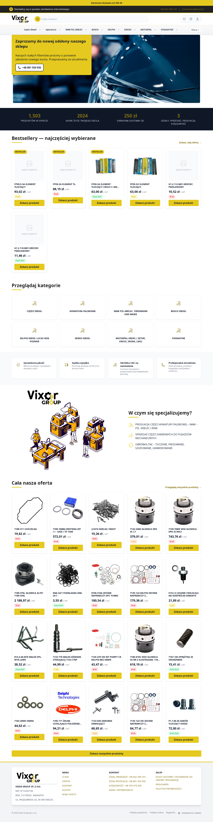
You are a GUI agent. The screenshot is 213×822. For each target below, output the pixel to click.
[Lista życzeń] (184, 19)
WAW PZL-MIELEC (73, 29)
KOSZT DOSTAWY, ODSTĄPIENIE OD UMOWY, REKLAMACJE (174, 778)
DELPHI (111, 29)
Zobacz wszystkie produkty (106, 753)
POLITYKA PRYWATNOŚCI (169, 788)
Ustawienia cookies (191, 812)
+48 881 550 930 (31, 67)
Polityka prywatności (138, 812)
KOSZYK (66, 789)
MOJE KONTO (69, 794)
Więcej (194, 30)
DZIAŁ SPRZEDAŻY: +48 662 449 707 (127, 776)
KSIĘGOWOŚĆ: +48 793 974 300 (125, 785)
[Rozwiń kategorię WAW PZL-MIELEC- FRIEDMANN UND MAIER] (86, 29)
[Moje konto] (197, 19)
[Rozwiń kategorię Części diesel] (40, 29)
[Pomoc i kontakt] (191, 19)
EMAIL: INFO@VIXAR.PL (121, 789)
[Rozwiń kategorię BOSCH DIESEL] (102, 29)
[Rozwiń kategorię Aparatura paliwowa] (59, 29)
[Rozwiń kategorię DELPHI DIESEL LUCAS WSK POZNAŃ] (118, 29)
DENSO (127, 29)
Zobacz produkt (29, 203)
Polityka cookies (157, 812)
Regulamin (170, 812)
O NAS (65, 776)
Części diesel (30, 29)
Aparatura (51, 29)
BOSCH (95, 29)
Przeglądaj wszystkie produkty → (183, 487)
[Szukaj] (37, 19)
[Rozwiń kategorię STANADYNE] (176, 29)
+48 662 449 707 (168, 9)
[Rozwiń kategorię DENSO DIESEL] (134, 29)
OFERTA (66, 781)
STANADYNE (167, 29)
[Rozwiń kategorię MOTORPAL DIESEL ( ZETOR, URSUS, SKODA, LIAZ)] (155, 29)
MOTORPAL (146, 29)
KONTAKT (67, 785)
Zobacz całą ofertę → (190, 142)
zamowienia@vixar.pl (193, 9)
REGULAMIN (162, 784)
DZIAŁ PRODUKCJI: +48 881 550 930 (127, 781)
